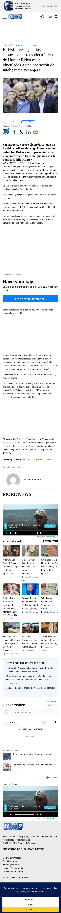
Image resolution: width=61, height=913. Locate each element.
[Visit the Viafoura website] (52, 777)
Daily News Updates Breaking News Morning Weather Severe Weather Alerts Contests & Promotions (13, 865)
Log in (46, 701)
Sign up (53, 701)
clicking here (11, 683)
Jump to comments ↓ (12, 467)
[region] (30, 740)
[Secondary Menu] (6, 17)
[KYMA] (18, 17)
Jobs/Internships (23, 840)
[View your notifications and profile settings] (55, 722)
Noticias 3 (26, 459)
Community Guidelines (41, 836)
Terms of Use (9, 836)
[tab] (11, 722)
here (8, 691)
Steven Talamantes (13, 122)
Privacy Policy (23, 836)
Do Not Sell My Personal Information (20, 843)
